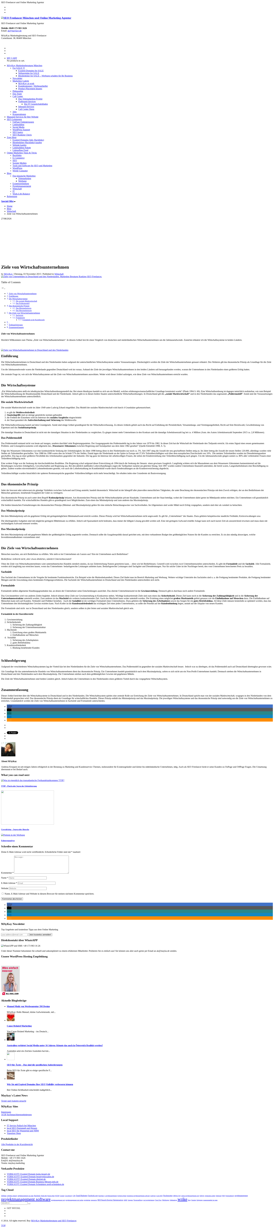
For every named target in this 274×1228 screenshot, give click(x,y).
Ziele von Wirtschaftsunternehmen (23, 293)
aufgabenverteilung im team (26, 1195)
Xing (189, 1200)
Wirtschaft (59, 274)
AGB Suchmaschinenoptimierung (16, 1114)
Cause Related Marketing (19, 1026)
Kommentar (7, 873)
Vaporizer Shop (14, 1133)
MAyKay (8, 274)
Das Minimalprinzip (23, 308)
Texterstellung (138, 1200)
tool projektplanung (149, 1200)
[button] (9, 706)
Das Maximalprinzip (24, 310)
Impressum (6, 1112)
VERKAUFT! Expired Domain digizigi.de (26, 1179)
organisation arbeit (210, 1195)
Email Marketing (81, 1196)
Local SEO (159, 1195)
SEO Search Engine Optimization (110, 1200)
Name (4, 878)
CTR (74, 1195)
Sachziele (19, 315)
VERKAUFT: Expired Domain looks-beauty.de (28, 1174)
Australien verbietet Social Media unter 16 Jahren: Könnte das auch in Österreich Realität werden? (55, 1045)
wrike (182, 1199)
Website (4, 888)
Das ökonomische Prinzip (19, 306)
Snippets (130, 1200)
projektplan (87, 1200)
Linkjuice (153, 1195)
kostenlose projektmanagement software (138, 1195)
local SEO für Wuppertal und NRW (23, 1130)
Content (62, 1195)
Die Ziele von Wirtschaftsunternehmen (24, 313)
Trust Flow (158, 1200)
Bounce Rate (51, 1195)
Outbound (218, 1195)
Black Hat (44, 1195)
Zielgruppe (200, 1200)
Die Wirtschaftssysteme (18, 299)
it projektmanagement (110, 1195)
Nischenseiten (168, 1196)
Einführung (14, 296)
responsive (94, 1200)
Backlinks (37, 1195)
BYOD (57, 1195)
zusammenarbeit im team (210, 1200)
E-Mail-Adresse (9, 883)
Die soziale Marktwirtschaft (26, 301)
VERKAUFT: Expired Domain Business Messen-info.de (32, 1182)
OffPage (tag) (177, 1195)
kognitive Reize (121, 1195)
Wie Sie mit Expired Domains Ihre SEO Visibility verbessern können (40, 1084)
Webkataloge (173, 1200)
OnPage (202, 1195)
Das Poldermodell (23, 303)
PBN (223, 1195)
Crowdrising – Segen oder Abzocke (15, 829)
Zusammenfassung (16, 327)
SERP (125, 1200)
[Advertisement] (137, 241)
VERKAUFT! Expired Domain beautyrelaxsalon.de (30, 1176)
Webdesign (165, 1200)
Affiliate (4, 1195)
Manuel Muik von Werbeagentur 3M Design (28, 1006)
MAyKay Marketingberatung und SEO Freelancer (53, 1220)
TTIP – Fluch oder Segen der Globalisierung (19, 786)
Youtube (193, 1200)
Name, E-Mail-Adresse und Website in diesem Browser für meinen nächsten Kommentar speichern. (49, 894)
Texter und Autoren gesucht (13, 1101)
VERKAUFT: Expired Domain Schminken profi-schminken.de (35, 1184)
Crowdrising (68, 1195)
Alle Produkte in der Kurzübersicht (17, 1144)
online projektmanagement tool (190, 1195)
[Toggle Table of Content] (3, 288)
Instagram (101, 1195)
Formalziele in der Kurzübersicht (33, 320)
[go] (29, 1203)
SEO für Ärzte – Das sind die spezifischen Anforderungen (35, 1065)
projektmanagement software (26, 1199)
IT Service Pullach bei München (21, 1125)
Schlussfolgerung (16, 325)
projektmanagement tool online (74, 1200)
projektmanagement (241, 1196)
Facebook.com (93, 1196)
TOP (3, 1225)
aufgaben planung (12, 1195)
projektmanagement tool (58, 1200)
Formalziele (20, 318)
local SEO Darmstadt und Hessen (22, 1128)
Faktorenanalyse (8, 840)
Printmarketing (229, 1195)
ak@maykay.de (15, 31)
